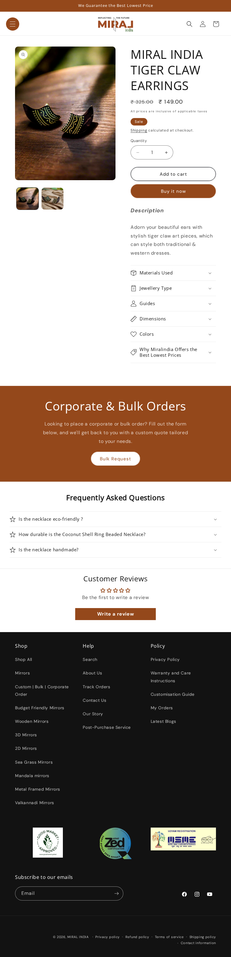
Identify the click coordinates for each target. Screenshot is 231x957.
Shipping (139, 130)
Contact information (198, 943)
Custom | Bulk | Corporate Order (42, 690)
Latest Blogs (163, 721)
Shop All (23, 659)
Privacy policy (107, 937)
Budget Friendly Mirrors (39, 707)
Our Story (93, 713)
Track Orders (96, 686)
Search (90, 659)
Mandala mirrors (32, 775)
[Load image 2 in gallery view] (52, 199)
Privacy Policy (165, 659)
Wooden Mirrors (31, 721)
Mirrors (22, 673)
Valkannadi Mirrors (34, 802)
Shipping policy (202, 937)
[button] (12, 24)
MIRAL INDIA (78, 937)
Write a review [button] (115, 614)
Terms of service (169, 937)
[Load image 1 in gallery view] (27, 199)
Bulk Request (115, 459)
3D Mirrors (26, 734)
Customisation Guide (173, 694)
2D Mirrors (26, 748)
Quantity (139, 140)
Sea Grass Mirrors (34, 762)
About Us (92, 673)
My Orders (162, 707)
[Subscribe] (116, 893)
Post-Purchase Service (107, 727)
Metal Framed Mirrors (37, 789)
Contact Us (94, 700)
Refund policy (137, 937)
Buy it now (173, 191)
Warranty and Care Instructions (171, 676)
